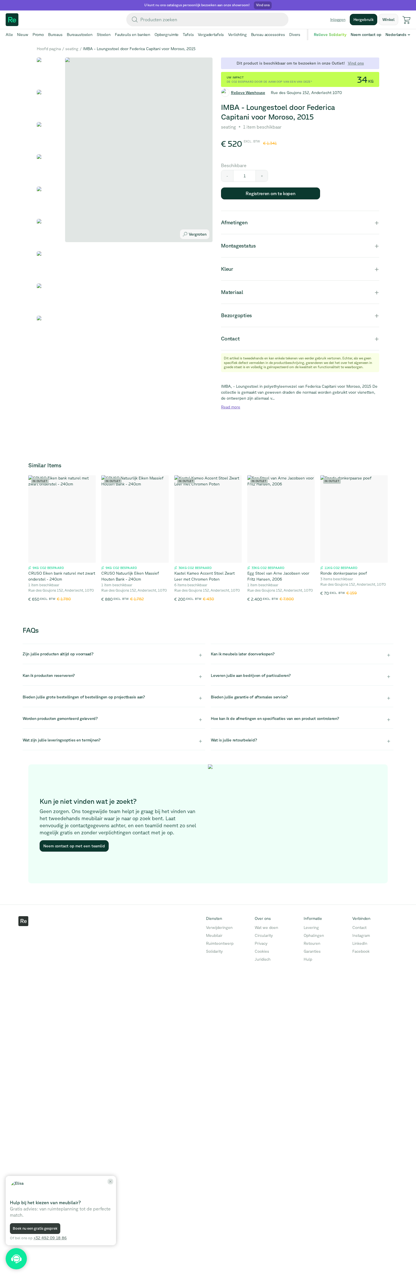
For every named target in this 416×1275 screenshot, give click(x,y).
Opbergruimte (167, 34)
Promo (38, 34)
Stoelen (104, 34)
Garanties (312, 951)
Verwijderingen (219, 927)
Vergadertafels (211, 34)
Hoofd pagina (49, 48)
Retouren (312, 943)
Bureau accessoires (268, 34)
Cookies (262, 951)
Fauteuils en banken (132, 34)
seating (71, 48)
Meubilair (214, 935)
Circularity (264, 935)
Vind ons (356, 63)
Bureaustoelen (80, 34)
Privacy (261, 943)
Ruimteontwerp (219, 943)
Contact (359, 927)
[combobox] (207, 19)
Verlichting (237, 34)
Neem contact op (366, 34)
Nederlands (395, 34)
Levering (311, 927)
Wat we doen (266, 927)
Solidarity (214, 951)
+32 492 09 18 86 (50, 1238)
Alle (9, 34)
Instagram (361, 935)
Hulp (308, 959)
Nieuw (22, 34)
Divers (294, 34)
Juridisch (263, 959)
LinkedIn (359, 943)
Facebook (361, 951)
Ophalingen (314, 935)
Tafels (188, 34)
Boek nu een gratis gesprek (35, 1228)
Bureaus (55, 34)
